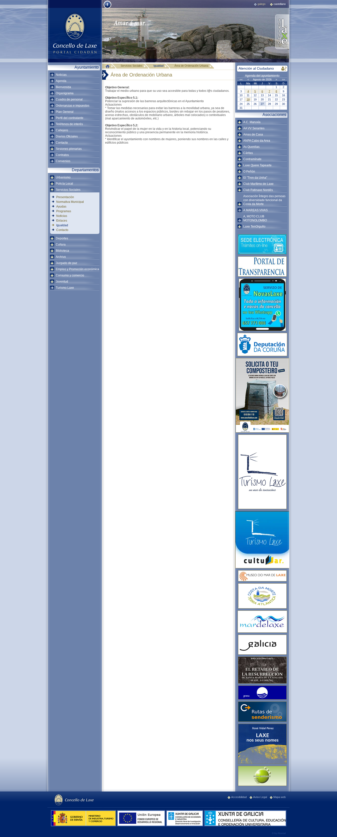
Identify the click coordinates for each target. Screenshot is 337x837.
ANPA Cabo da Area (256, 140)
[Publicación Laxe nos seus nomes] (262, 744)
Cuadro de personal (69, 99)
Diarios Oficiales (67, 136)
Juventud (62, 281)
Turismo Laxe (65, 287)
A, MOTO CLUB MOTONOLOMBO (255, 218)
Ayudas (61, 206)
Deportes (62, 238)
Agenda (61, 81)
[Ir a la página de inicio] (109, 66)
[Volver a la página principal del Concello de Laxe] (75, 33)
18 (248, 99)
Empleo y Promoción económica (77, 269)
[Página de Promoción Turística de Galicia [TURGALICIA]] (262, 645)
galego (261, 3)
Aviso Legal (260, 797)
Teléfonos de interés (69, 124)
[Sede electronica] (262, 244)
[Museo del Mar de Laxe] (262, 575)
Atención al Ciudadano (256, 68)
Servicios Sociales (68, 189)
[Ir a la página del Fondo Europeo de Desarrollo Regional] (141, 825)
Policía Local (64, 183)
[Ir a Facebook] (107, 8)
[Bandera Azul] (262, 692)
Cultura (61, 244)
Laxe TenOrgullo (254, 226)
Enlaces (61, 220)
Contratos (62, 155)
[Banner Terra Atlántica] (262, 596)
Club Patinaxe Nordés (258, 190)
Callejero (62, 130)
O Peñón (249, 171)
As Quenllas (251, 147)
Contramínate (252, 159)
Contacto (62, 142)
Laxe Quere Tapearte (257, 165)
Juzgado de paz (66, 263)
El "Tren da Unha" (255, 177)
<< (241, 79)
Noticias (61, 74)
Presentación (65, 197)
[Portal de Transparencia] (262, 266)
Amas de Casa (253, 134)
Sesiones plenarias (69, 149)
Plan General (65, 112)
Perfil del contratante (69, 118)
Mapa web (279, 797)
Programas (63, 211)
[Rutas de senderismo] (262, 712)
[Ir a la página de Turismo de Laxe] (281, 32)
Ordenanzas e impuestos (72, 105)
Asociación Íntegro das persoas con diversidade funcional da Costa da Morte (264, 200)
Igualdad (62, 225)
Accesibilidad (239, 797)
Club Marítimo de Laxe (258, 184)
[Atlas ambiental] (262, 776)
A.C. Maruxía (252, 122)
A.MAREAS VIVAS (255, 210)
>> (283, 79)
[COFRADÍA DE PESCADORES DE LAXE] (262, 621)
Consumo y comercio (70, 275)
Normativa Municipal (70, 202)
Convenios (63, 161)
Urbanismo (63, 177)
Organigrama (65, 93)
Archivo (61, 257)
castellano (280, 3)
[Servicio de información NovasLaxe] (262, 305)
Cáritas (248, 153)
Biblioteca (62, 250)
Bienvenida (63, 87)
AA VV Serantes (253, 128)
